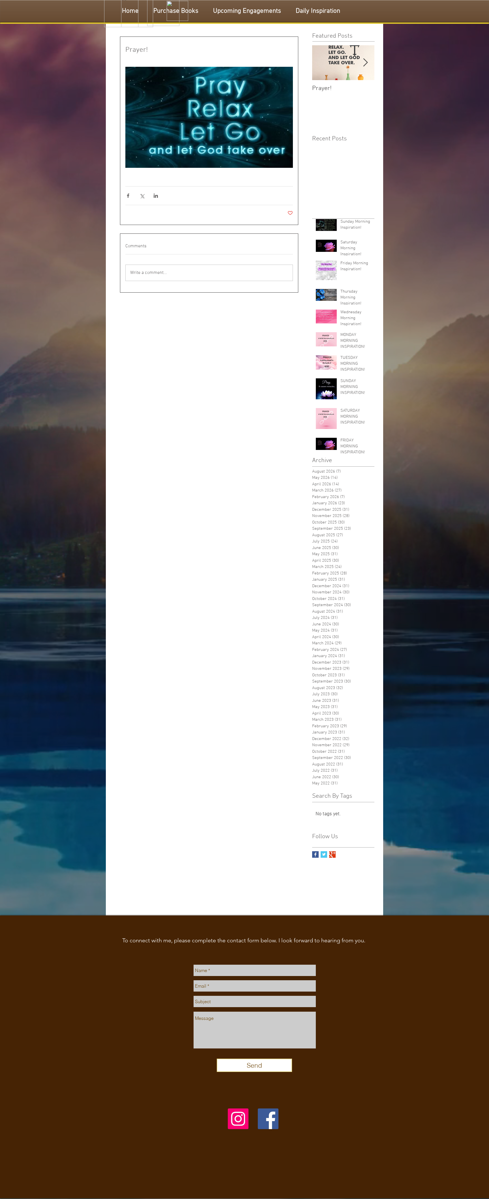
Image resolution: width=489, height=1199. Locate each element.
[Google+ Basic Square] (332, 854)
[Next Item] (365, 62)
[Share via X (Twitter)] (142, 195)
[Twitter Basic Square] (324, 854)
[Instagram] (238, 1118)
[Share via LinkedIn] (155, 195)
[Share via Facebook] (128, 195)
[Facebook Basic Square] (315, 854)
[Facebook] (268, 1118)
